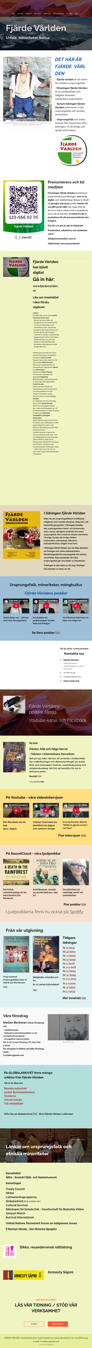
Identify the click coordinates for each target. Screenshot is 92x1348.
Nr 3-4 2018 (69, 967)
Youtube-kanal (43, 720)
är (36, 1113)
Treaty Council (15, 1189)
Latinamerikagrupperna (21, 1197)
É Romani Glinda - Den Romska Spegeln (31, 1229)
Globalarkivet (14, 1201)
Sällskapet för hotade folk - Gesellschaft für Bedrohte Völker (45, 1209)
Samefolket (13, 1173)
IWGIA (10, 1193)
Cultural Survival (17, 1205)
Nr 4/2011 (69, 951)
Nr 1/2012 (69, 955)
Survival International (20, 1217)
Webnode (50, 1344)
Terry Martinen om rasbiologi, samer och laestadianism (73, 892)
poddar (36, 711)
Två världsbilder (14, 1103)
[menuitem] (14, 13)
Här (5, 986)
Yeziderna (10, 1095)
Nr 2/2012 (69, 959)
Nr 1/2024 (69, 991)
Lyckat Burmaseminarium (19, 1092)
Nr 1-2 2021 (69, 983)
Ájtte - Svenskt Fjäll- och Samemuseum (31, 1177)
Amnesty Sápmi (60, 1272)
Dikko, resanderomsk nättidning (46, 1247)
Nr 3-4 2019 (69, 978)
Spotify (76, 911)
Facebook (77, 720)
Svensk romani (13, 1099)
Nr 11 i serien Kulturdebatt (46, 984)
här (42, 781)
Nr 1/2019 (69, 971)
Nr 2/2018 (69, 963)
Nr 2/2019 (69, 975)
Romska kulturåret (15, 1088)
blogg (50, 711)
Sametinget (13, 1183)
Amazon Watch (15, 1213)
